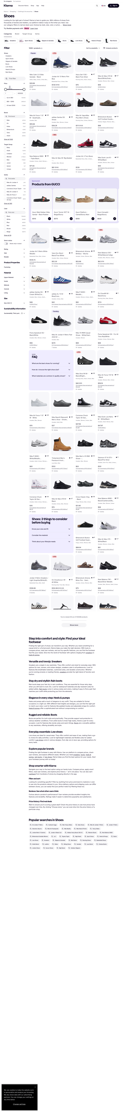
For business (17, 1)
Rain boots (43, 689)
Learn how (34, 28)
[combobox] (93, 48)
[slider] (5, 89)
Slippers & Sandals (11, 61)
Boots (7, 64)
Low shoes (39, 740)
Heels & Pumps (10, 69)
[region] (20, 1097)
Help (42, 5)
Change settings (19, 1104)
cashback (32, 774)
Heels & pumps (34, 708)
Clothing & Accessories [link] (25, 11)
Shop (32, 5)
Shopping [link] (13, 11)
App (37, 5)
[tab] (8, 34)
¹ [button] (38, 86)
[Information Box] (42, 48)
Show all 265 (8, 203)
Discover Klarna (23, 5)
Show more (67, 25)
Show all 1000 (8, 139)
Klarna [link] (6, 11)
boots (83, 755)
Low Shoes (9, 67)
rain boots (38, 757)
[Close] (35, 1087)
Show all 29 (7, 235)
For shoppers (8, 1)
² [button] (60, 87)
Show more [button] (74, 625)
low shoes (48, 757)
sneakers (89, 653)
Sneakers (8, 56)
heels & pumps (34, 655)
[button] (103, 6)
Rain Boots (9, 72)
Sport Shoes (9, 58)
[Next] (115, 205)
